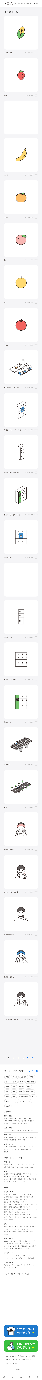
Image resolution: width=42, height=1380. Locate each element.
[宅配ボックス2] (21, 537)
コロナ (12, 1199)
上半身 (11, 1137)
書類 (21, 1207)
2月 (22, 1164)
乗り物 (21, 1086)
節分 (24, 1174)
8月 (13, 1167)
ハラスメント (23, 1226)
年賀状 (12, 1174)
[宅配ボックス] (21, 617)
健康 (7, 1096)
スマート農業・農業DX (12, 1248)
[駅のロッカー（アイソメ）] (21, 495)
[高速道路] (21, 744)
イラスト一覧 (33, 1071)
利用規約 (21, 1356)
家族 (19, 1130)
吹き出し (7, 1265)
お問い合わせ (26, 1360)
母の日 (6, 1176)
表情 (5, 1146)
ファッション (19, 1209)
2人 (9, 1130)
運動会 (20, 1179)
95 (28, 1058)
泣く (30, 1146)
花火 (30, 1179)
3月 (26, 1164)
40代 (6, 1121)
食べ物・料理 (23, 1096)
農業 (32, 1246)
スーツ (15, 1226)
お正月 (6, 1174)
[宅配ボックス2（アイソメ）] (21, 410)
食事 (31, 1197)
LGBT (15, 1118)
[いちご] (21, 75)
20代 (25, 1118)
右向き (32, 1137)
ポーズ (15, 1077)
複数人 (14, 1130)
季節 (31, 1077)
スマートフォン (26, 1255)
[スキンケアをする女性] (21, 872)
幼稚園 (14, 1123)
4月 (30, 1164)
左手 (24, 1139)
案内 (22, 1149)
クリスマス (21, 1181)
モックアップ (20, 1265)
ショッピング (8, 1209)
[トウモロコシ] (21, 33)
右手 (19, 1139)
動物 (14, 1091)
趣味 (23, 1212)
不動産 (6, 1234)
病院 (11, 1197)
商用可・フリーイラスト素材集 (27, 3)
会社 (10, 1226)
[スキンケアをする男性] (21, 999)
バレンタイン (31, 1174)
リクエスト (14, 1267)
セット (6, 1267)
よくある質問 (30, 1356)
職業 (5, 1226)
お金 (21, 1082)
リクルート (8, 1229)
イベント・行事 (11, 1082)
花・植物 (22, 1214)
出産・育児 (8, 1194)
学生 (25, 1123)
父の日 (12, 1176)
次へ (33, 1058)
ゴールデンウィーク (23, 1176)
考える (15, 1146)
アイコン (30, 1265)
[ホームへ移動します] (4, 1377)
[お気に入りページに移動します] (29, 1377)
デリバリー (17, 1212)
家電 (10, 1207)
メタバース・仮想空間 (11, 1246)
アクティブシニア (30, 1204)
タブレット (15, 1255)
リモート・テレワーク (20, 1229)
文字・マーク (10, 1101)
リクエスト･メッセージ (12, 1360)
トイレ (26, 1207)
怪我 (21, 1197)
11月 (27, 1167)
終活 (29, 1194)
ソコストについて (10, 1356)
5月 (34, 1164)
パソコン (7, 1255)
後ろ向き (13, 1139)
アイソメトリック (24, 1101)
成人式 (18, 1174)
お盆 (34, 1179)
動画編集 (31, 1258)
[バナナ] (21, 155)
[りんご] (21, 325)
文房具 (15, 1207)
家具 (5, 1207)
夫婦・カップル (28, 1130)
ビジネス (24, 1077)
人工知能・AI (25, 1246)
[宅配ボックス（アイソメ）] (21, 452)
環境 (28, 1086)
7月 (9, 1167)
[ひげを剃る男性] (21, 914)
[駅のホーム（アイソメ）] (21, 367)
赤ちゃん (7, 1123)
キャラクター (8, 1214)
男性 (5, 1118)
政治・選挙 (8, 1217)
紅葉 (14, 1181)
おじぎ (6, 1149)
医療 (20, 1091)
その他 (8, 1106)
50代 (11, 1121)
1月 (18, 1164)
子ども (20, 1123)
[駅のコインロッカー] (21, 659)
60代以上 (17, 1121)
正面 (19, 1137)
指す (31, 1149)
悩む (10, 1146)
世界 (28, 1214)
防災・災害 (25, 1248)
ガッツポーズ (14, 1149)
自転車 (11, 1219)
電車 (5, 1219)
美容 (14, 1096)
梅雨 (14, 1179)
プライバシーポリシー (11, 1363)
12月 (32, 1167)
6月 (5, 1167)
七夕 (25, 1179)
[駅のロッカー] (21, 702)
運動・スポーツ (21, 1202)
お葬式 (6, 1197)
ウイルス (19, 1199)
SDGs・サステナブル (11, 1241)
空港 (14, 1217)
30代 (30, 1118)
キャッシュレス (30, 1209)
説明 (27, 1149)
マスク (26, 1199)
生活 (7, 1086)
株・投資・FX (27, 1231)
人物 (7, 1077)
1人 (5, 1130)
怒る (25, 1146)
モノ (33, 1096)
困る (21, 1146)
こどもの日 (8, 1179)
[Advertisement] (21, 117)
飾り (13, 1265)
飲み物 (6, 1199)
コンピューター (21, 1258)
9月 (17, 1167)
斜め (27, 1137)
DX (21, 1243)
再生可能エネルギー (27, 1241)
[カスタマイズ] (38, 1377)
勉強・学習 (17, 1231)
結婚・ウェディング (20, 1194)
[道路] (21, 787)
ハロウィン (8, 1181)
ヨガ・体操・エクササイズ (13, 1204)
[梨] (21, 282)
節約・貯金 (8, 1212)
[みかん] (21, 197)
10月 (22, 1167)
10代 (20, 1118)
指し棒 (6, 1151)
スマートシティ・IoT (11, 1243)
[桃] (21, 240)
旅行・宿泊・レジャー (25, 1217)
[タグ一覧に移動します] (21, 1377)
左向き (6, 1139)
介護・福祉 (29, 1091)
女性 (10, 1118)
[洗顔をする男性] (21, 957)
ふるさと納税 (28, 1243)
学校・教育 (30, 1082)
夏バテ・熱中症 (9, 1202)
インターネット (9, 1258)
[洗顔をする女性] (21, 829)
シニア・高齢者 (27, 1121)
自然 (7, 1091)
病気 (16, 1197)
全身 (5, 1137)
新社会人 (33, 1226)
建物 (14, 1086)
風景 (16, 1214)
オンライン (8, 1231)
